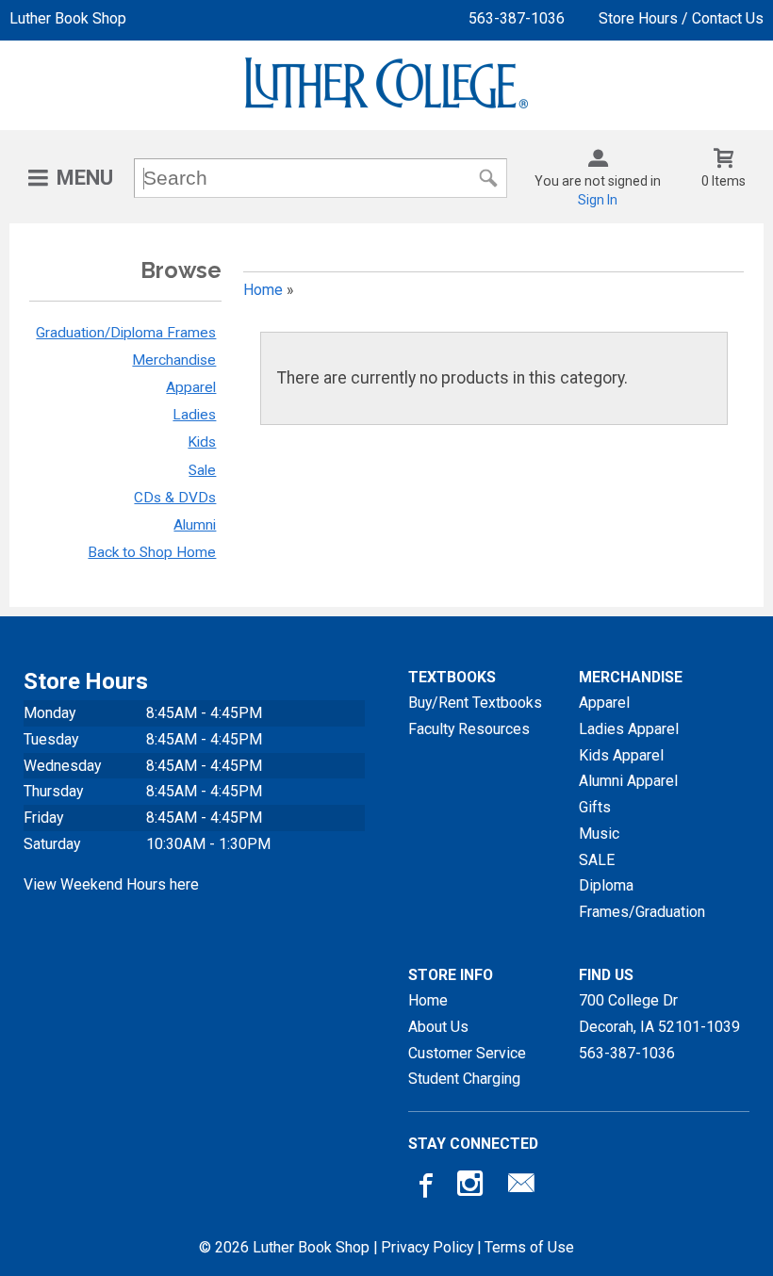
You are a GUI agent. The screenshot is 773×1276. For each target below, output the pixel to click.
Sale (202, 470)
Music (599, 833)
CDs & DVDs (175, 497)
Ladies (194, 414)
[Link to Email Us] (521, 1187)
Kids (202, 442)
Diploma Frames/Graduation (642, 898)
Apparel (191, 387)
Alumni (194, 524)
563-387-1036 (517, 18)
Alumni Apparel (628, 781)
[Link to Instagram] (472, 1187)
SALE (597, 860)
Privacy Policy (427, 1247)
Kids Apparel (621, 755)
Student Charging (464, 1079)
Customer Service (467, 1053)
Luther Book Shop (67, 18)
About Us (438, 1027)
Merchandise (174, 360)
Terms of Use (529, 1247)
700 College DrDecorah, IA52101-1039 (659, 1013)
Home (263, 290)
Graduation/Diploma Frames (126, 332)
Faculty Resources (469, 729)
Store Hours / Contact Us (681, 18)
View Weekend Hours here (111, 884)
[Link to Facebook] (423, 1187)
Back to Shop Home (152, 552)
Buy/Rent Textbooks (475, 703)
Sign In (597, 199)
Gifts (595, 807)
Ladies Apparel (629, 729)
